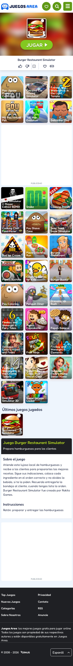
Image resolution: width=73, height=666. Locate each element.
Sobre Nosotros (10, 614)
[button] (36, 28)
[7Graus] (25, 652)
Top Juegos (8, 594)
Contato (43, 601)
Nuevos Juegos (10, 601)
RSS (40, 608)
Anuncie (43, 614)
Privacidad (44, 594)
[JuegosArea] (19, 7)
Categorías (8, 608)
